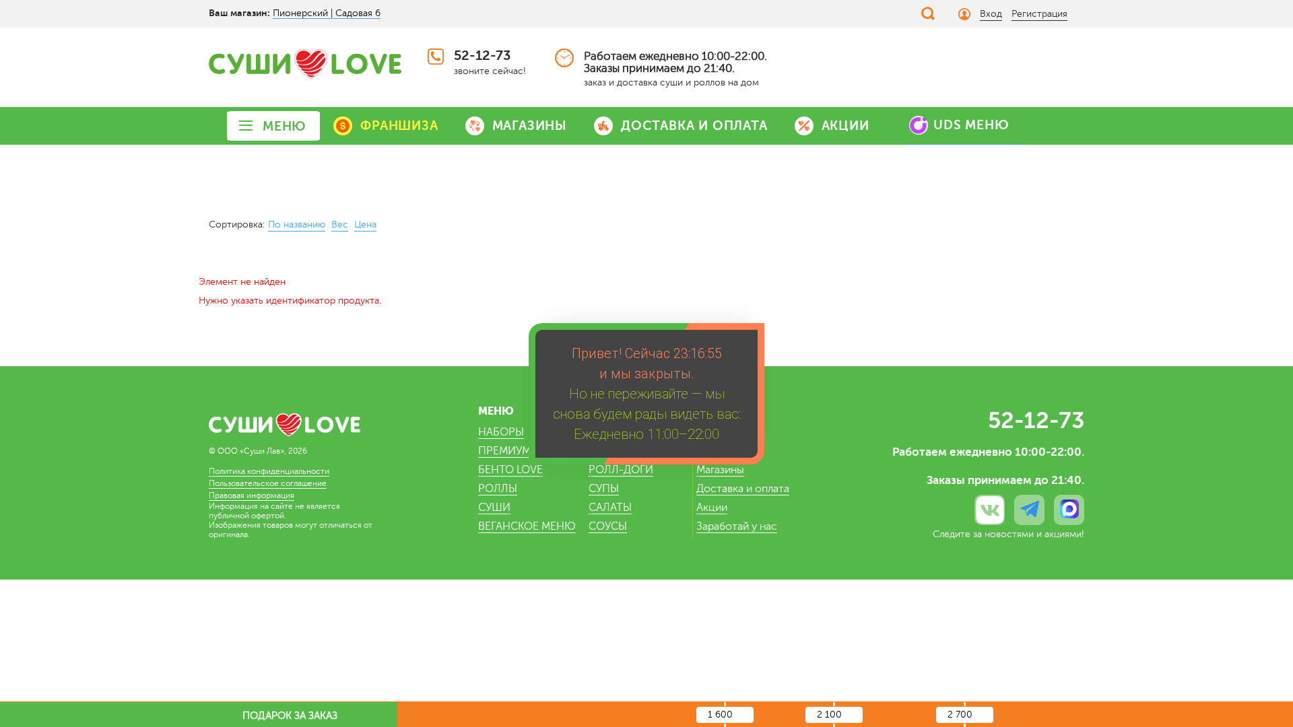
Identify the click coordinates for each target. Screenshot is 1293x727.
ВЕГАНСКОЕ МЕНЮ (527, 526)
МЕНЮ (284, 126)
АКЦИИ (845, 125)
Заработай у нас (736, 526)
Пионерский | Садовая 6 (326, 13)
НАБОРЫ (501, 432)
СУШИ (494, 507)
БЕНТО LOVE (510, 470)
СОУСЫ (608, 526)
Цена (365, 224)
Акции (711, 507)
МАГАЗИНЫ (529, 125)
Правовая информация (251, 495)
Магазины (720, 470)
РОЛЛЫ (497, 489)
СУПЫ (604, 489)
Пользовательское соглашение (268, 483)
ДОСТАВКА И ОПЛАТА (694, 125)
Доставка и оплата (742, 489)
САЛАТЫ (610, 507)
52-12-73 (482, 55)
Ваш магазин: (239, 12)
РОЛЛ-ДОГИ (621, 470)
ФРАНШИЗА (399, 125)
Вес (339, 224)
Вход (991, 14)
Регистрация (1039, 14)
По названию (296, 224)
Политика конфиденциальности (269, 471)
